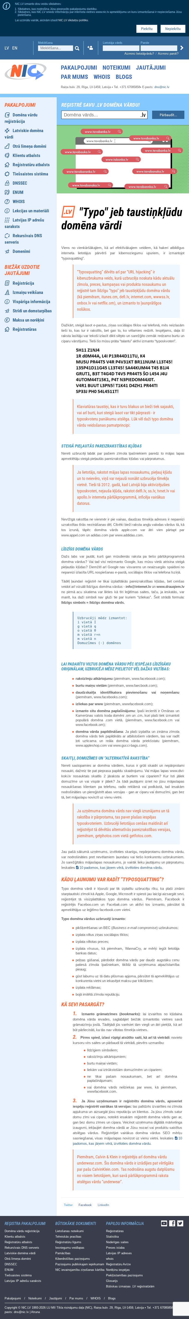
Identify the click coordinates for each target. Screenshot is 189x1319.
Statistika (112, 1236)
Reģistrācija (23, 283)
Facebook (85, 1205)
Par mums (74, 76)
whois (110, 1258)
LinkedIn (103, 1205)
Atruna (35, 1312)
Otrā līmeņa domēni (29, 146)
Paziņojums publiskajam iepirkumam (79, 1264)
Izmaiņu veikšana (28, 292)
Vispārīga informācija (31, 301)
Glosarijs (112, 1281)
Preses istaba (115, 1247)
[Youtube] (164, 1225)
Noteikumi (116, 67)
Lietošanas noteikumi (69, 1231)
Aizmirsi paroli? (168, 53)
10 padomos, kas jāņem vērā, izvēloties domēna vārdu (121, 867)
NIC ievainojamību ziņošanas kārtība (79, 1270)
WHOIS (102, 76)
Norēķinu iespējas (118, 1270)
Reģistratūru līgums (68, 1242)
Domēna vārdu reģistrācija (22, 1231)
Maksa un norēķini (28, 320)
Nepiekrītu (173, 29)
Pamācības (63, 1253)
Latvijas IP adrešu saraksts (23, 1281)
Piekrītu (147, 29)
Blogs (124, 76)
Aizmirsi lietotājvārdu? (139, 53)
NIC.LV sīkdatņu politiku (73, 20)
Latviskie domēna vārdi (20, 1253)
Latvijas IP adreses (119, 1253)
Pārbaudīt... (168, 115)
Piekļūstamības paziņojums (124, 1275)
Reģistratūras (25, 329)
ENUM (18, 192)
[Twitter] (180, 1225)
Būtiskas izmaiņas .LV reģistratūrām (130, 1286)
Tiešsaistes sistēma (30, 174)
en (14, 48)
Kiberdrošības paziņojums (72, 1258)
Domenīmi (21, 251)
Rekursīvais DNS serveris (22, 1247)
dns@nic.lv (161, 87)
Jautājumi (151, 67)
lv (7, 48)
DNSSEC (20, 183)
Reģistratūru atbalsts (31, 164)
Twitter (68, 1205)
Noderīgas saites (117, 1242)
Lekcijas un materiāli (31, 210)
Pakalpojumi (79, 67)
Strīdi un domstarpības (32, 310)
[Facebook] (172, 1225)
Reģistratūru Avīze (118, 1264)
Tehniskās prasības (68, 1236)
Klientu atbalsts (26, 155)
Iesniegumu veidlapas (69, 1247)
